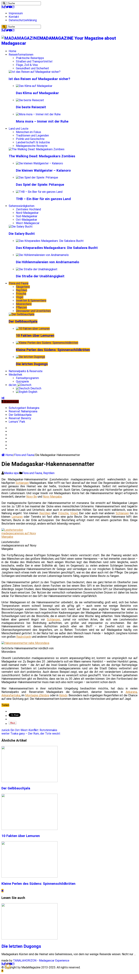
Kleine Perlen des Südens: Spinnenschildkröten (53, 350)
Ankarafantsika (10, 695)
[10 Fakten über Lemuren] (33, 328)
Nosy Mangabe (52, 496)
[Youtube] (10, 7)
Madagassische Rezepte (31, 146)
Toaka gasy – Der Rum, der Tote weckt (30, 733)
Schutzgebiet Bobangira (24, 408)
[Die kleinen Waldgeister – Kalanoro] (39, 163)
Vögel (19, 297)
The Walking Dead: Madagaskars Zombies (42, 156)
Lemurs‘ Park (17, 421)
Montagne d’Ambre (37, 695)
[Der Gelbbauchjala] (21, 314)
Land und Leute (18, 128)
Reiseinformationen (21, 54)
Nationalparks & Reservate (26, 371)
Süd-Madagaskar (26, 216)
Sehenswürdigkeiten (21, 206)
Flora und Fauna (18, 283)
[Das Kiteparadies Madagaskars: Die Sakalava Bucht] (50, 241)
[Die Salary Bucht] (21, 226)
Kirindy (63, 695)
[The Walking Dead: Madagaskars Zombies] (36, 149)
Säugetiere (23, 287)
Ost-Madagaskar (26, 219)
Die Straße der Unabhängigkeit (40, 276)
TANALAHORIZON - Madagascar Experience (41, 960)
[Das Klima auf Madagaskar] (34, 86)
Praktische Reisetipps (30, 58)
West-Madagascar (27, 223)
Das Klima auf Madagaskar (37, 93)
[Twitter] (7, 7)
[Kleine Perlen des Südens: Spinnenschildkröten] (47, 342)
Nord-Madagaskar (27, 212)
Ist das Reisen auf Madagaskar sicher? (39, 79)
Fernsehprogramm (27, 378)
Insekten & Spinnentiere (31, 300)
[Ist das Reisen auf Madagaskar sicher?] (34, 71)
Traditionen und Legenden (32, 135)
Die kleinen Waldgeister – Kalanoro (43, 170)
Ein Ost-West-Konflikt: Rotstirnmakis (29, 730)
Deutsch (35, 388)
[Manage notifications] (8, 966)
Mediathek (15, 374)
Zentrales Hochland (28, 209)
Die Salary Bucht (22, 234)
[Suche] (4, 3)
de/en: (13, 385)
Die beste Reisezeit (31, 107)
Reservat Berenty (20, 418)
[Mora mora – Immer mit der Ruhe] (38, 114)
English (32, 392)
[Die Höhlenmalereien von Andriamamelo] (42, 255)
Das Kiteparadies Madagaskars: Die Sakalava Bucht (57, 248)
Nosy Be (31, 496)
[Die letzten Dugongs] (30, 357)
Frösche (21, 293)
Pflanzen (21, 307)
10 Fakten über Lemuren (35, 336)
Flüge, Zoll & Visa (27, 65)
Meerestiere (24, 304)
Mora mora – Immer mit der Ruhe (42, 121)
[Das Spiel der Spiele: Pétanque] (37, 177)
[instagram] (13, 7)
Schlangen (22, 483)
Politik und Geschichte (30, 139)
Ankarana (131, 692)
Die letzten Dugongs (32, 364)
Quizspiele (22, 381)
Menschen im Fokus (28, 132)
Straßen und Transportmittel (34, 61)
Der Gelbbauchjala (23, 321)
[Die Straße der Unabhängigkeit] (36, 269)
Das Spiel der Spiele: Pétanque (40, 185)
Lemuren (17, 516)
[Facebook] (5, 7)
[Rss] (2, 7)
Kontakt (14, 16)
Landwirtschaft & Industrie (33, 142)
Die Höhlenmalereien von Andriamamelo (47, 262)
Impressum (16, 13)
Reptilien (21, 290)
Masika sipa (11, 473)
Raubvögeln (23, 636)
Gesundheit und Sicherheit (32, 68)
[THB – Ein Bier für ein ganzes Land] (39, 191)
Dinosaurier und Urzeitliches (33, 311)
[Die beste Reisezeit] (30, 100)
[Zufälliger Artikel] (2, 398)
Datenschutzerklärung (23, 20)
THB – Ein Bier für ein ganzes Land (43, 199)
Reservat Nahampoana (23, 411)
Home (12, 51)
